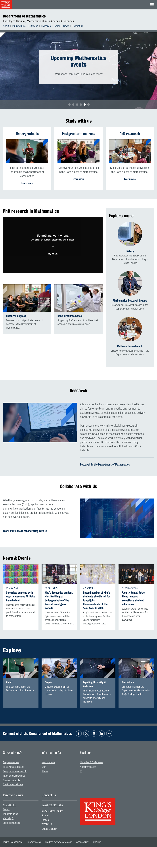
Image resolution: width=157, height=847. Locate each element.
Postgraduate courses (78, 133)
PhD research (130, 133)
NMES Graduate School (69, 316)
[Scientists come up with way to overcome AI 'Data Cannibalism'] (20, 574)
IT (81, 771)
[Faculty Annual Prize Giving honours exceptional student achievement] (136, 574)
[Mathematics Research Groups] (130, 283)
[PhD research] (130, 151)
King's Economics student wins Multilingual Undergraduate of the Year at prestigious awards (59, 600)
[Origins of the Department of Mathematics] (130, 234)
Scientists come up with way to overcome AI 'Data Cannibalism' (20, 596)
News (66, 26)
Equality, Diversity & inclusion (94, 684)
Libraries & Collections (91, 762)
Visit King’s (8, 818)
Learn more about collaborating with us (25, 531)
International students (14, 776)
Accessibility (82, 842)
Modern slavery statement (58, 842)
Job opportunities (11, 823)
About (6, 26)
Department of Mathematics (24, 16)
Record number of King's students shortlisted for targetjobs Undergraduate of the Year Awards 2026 (96, 600)
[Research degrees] (27, 298)
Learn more (27, 183)
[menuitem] (7, 26)
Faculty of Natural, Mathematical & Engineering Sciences (38, 21)
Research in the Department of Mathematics (105, 464)
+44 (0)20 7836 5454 (52, 805)
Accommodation (88, 767)
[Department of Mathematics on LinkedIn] (102, 733)
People (48, 682)
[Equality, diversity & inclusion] (97, 668)
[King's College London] (97, 809)
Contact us (77, 26)
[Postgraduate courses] (78, 151)
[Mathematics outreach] (130, 329)
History (130, 251)
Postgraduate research (15, 771)
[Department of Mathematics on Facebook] (79, 733)
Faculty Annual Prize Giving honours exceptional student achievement (133, 598)
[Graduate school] (78, 298)
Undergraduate (27, 133)
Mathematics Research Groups (130, 300)
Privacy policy (34, 842)
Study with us (18, 26)
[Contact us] (136, 668)
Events (57, 26)
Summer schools (11, 780)
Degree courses (11, 762)
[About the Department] (20, 668)
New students (48, 762)
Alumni (45, 771)
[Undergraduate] (27, 151)
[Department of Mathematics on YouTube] (109, 733)
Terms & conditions (12, 842)
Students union (10, 814)
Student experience (13, 784)
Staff (44, 767)
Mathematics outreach (129, 346)
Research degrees (16, 316)
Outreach (33, 26)
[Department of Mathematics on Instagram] (94, 733)
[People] (59, 668)
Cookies (97, 842)
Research (46, 26)
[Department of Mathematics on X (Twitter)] (86, 733)
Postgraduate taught (13, 767)
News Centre (9, 805)
